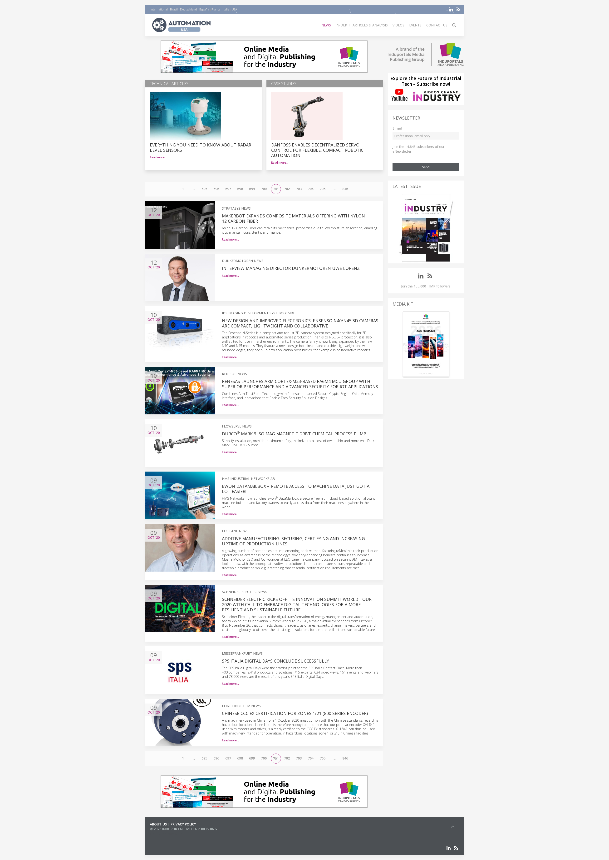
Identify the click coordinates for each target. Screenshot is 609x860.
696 (216, 188)
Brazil (174, 9)
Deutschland (188, 9)
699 (252, 188)
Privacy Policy (183, 824)
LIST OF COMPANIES (166, 833)
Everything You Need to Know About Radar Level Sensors (200, 147)
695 (204, 188)
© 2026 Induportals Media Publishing (183, 829)
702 (287, 188)
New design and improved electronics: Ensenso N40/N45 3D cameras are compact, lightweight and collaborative (300, 323)
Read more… (158, 157)
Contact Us (436, 25)
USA (234, 9)
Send (426, 167)
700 (264, 188)
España (204, 9)
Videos (398, 25)
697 (228, 188)
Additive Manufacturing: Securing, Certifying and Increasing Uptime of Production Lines (293, 541)
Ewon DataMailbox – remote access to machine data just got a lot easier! (295, 488)
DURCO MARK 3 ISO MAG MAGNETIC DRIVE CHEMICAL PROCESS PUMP (294, 434)
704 (311, 188)
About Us (158, 824)
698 (240, 188)
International (159, 9)
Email (397, 128)
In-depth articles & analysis (362, 25)
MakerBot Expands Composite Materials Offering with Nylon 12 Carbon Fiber (293, 218)
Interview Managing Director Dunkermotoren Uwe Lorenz (291, 268)
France (216, 9)
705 (322, 188)
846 (345, 188)
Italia (226, 9)
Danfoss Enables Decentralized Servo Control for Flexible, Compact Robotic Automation (317, 150)
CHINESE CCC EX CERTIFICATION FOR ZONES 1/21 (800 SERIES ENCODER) (295, 713)
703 (299, 188)
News (326, 25)
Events (415, 25)
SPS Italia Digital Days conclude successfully (275, 661)
